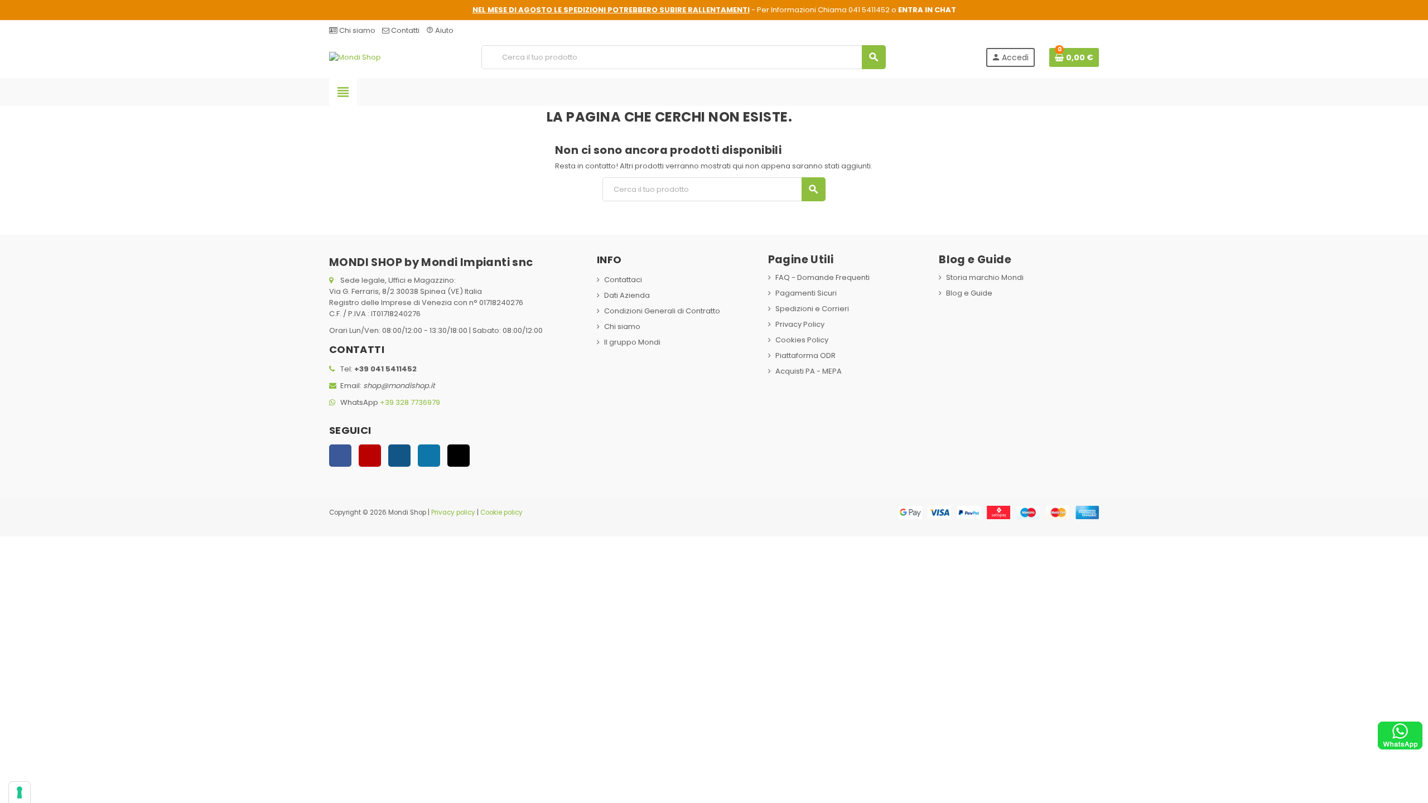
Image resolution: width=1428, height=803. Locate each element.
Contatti (404, 30)
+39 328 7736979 (410, 402)
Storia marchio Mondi (985, 277)
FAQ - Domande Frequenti (822, 277)
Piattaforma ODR (805, 355)
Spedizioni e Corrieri (812, 308)
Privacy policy (453, 512)
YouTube (370, 455)
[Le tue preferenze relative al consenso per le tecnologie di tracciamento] (19, 792)
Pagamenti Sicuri (806, 293)
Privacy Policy (799, 324)
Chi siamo (356, 30)
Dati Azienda (627, 295)
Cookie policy (501, 512)
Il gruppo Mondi (632, 342)
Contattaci (623, 279)
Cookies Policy (801, 340)
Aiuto (440, 30)
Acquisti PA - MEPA (808, 371)
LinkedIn (429, 455)
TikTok (458, 455)
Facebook (340, 455)
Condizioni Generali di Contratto (662, 311)
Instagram (399, 455)
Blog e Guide (969, 293)
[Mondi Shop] (355, 56)
